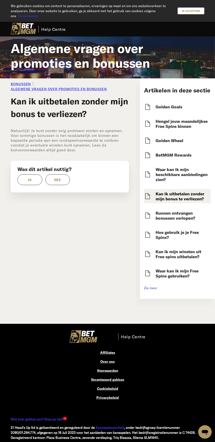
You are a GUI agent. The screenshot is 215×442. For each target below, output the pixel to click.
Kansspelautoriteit (110, 427)
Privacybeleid (107, 397)
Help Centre (53, 29)
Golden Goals (169, 106)
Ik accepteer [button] (191, 10)
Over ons (107, 361)
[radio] (29, 179)
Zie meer (150, 288)
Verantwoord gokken (107, 379)
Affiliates (107, 352)
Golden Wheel (169, 140)
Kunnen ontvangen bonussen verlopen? (175, 215)
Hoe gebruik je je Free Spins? (177, 235)
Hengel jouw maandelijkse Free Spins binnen (182, 124)
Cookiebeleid (28, 16)
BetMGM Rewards (173, 154)
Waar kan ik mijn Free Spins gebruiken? (177, 273)
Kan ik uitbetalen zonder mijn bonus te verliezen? (180, 196)
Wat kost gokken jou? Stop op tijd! (37, 419)
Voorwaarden (107, 370)
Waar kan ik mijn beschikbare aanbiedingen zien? (182, 174)
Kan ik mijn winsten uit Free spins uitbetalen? (178, 254)
